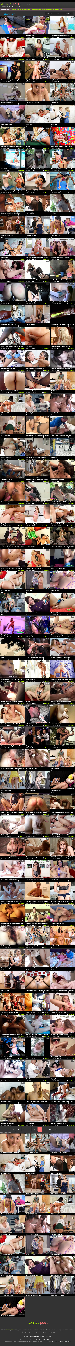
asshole (26, 9)
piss (29, 9)
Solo (58, 9)
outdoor (14, 9)
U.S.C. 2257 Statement (48, 1340)
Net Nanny (60, 1341)
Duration (68, 13)
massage (38, 9)
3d (42, 9)
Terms (21, 1340)
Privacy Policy (30, 1340)
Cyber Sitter (67, 1341)
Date (58, 13)
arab (61, 9)
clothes (50, 9)
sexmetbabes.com (34, 1336)
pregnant (33, 9)
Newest (29, 5)
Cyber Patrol (53, 1341)
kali (23, 9)
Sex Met (11, 4)
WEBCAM (19, 9)
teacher (45, 9)
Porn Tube (12, 1)
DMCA (38, 1340)
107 (56, 1129)
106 (50, 1129)
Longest (47, 5)
